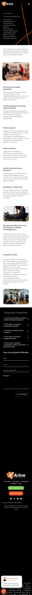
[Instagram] (14, 498)
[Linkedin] (17, 498)
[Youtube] (21, 498)
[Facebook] (11, 498)
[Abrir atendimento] (3, 591)
